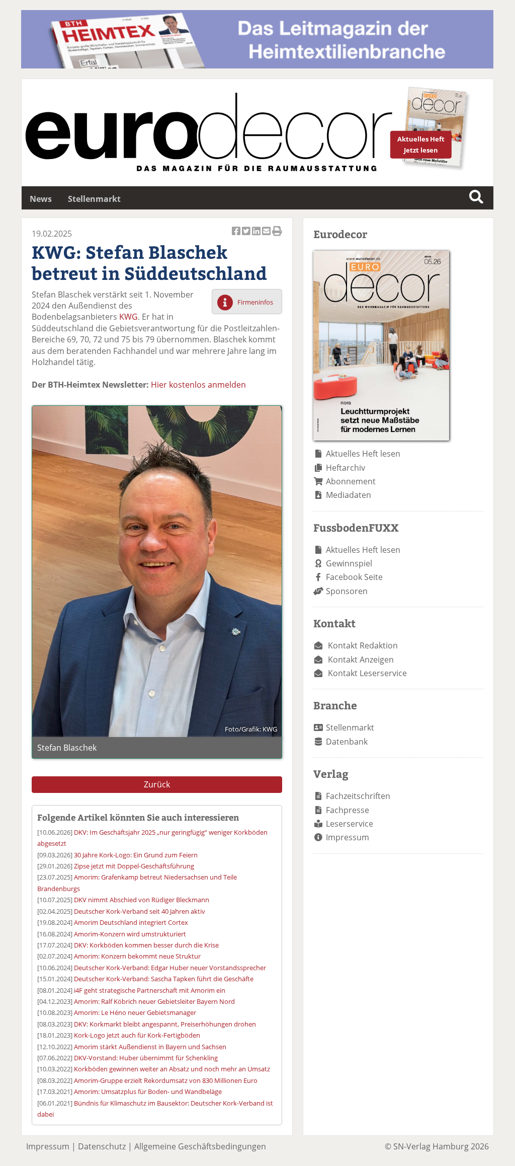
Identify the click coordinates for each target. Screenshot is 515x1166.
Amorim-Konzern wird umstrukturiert (130, 933)
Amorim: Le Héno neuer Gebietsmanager (135, 1012)
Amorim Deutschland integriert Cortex (131, 922)
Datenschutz (102, 1146)
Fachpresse (347, 810)
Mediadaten (348, 494)
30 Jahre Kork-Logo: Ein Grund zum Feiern (136, 854)
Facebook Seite (354, 576)
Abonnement (351, 481)
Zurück (157, 784)
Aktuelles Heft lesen (363, 453)
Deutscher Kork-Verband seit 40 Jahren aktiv (139, 911)
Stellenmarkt (94, 198)
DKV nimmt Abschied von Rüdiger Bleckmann (141, 899)
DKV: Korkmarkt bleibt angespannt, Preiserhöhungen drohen (165, 1024)
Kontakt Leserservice (367, 673)
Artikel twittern (247, 236)
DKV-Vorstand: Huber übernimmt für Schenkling (146, 1057)
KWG (128, 316)
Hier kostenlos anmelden (198, 384)
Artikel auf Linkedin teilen (257, 236)
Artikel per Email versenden (267, 236)
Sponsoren (347, 591)
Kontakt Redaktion (363, 645)
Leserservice (349, 823)
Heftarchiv (345, 467)
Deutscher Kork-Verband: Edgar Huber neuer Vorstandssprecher (170, 967)
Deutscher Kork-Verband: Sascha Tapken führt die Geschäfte (163, 978)
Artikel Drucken (277, 236)
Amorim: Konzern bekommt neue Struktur (137, 956)
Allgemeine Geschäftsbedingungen (200, 1146)
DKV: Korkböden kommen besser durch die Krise (146, 945)
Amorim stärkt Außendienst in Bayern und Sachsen (150, 1046)
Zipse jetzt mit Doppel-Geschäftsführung (134, 865)
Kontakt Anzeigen (361, 659)
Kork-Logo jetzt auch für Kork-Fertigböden (137, 1035)
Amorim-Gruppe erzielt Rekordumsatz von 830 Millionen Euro (166, 1080)
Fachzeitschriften (358, 795)
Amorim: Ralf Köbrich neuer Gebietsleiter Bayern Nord (154, 1001)
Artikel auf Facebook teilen (237, 236)
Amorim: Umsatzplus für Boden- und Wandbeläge (148, 1091)
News (41, 198)
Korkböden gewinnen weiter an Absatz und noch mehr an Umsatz (172, 1068)
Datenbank (347, 741)
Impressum (347, 837)
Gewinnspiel (349, 563)
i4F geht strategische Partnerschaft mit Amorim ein (149, 990)
